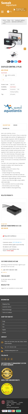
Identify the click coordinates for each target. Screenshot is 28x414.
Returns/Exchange (6, 309)
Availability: (4, 87)
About (12, 404)
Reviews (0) (6, 128)
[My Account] (8, 11)
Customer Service (6, 307)
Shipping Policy (6, 304)
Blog (8, 404)
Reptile (4, 329)
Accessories (7, 22)
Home (4, 20)
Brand (15, 125)
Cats (3, 324)
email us (5, 272)
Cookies (21, 402)
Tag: (2, 94)
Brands (4, 332)
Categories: (4, 89)
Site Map (9, 405)
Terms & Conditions (12, 402)
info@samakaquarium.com (11, 350)
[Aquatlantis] (12, 108)
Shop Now (3, 281)
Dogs (3, 321)
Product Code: (4, 84)
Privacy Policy (10, 401)
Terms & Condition (7, 312)
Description (6, 125)
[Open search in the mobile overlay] (11, 11)
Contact (18, 404)
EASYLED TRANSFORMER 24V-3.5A (11, 226)
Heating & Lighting (19, 20)
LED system (12, 94)
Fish (13, 20)
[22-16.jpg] (14, 55)
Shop (8, 20)
